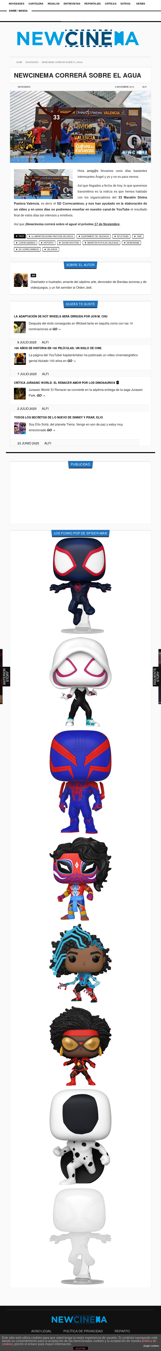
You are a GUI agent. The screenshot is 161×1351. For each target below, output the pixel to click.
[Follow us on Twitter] (80, 18)
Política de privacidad (83, 1331)
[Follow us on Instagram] (63, 18)
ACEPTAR (80, 1348)
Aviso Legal (41, 1331)
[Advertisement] (80, 496)
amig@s (92, 170)
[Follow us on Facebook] (72, 18)
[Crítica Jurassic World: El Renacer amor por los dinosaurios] (20, 393)
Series (141, 3)
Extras (125, 3)
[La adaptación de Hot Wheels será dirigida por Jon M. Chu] (20, 327)
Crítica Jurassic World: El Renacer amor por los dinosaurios (64, 383)
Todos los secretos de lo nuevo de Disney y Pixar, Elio (58, 417)
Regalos (53, 3)
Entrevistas (72, 3)
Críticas (110, 3)
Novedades (16, 3)
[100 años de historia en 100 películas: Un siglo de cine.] (20, 358)
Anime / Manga (18, 10)
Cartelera (36, 3)
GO (56, 329)
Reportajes (92, 3)
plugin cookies (151, 1346)
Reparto (122, 1331)
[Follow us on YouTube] (89, 18)
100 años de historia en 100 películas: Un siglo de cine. (58, 348)
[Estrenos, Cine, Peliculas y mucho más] (80, 38)
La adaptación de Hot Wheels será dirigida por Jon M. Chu (60, 316)
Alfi (144, 86)
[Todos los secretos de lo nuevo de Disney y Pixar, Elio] (20, 428)
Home (20, 62)
